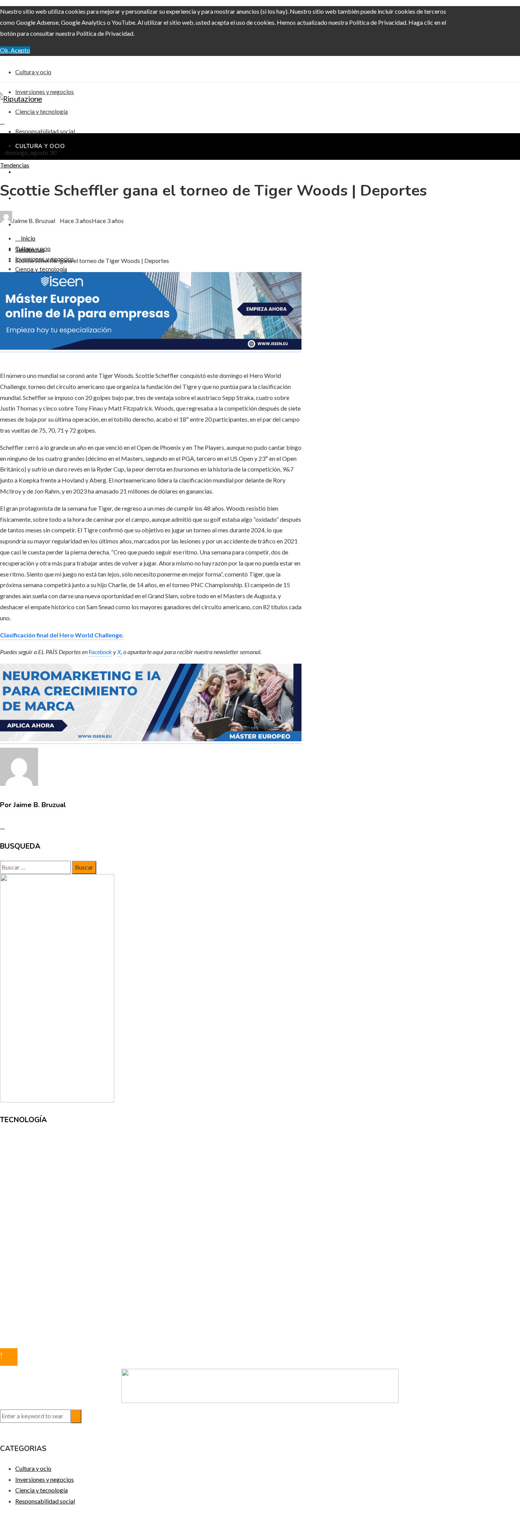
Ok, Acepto (15, 50)
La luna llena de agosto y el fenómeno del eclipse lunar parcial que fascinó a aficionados (127, 1158)
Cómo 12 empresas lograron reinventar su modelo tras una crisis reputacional (115, 1169)
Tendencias (14, 165)
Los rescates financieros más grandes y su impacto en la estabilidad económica (117, 1180)
